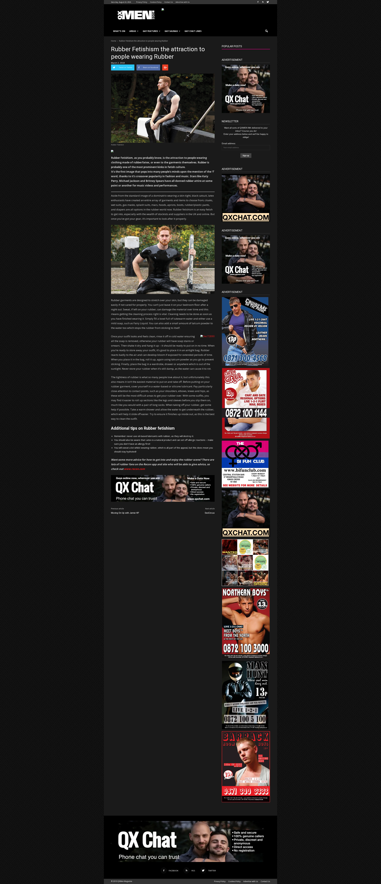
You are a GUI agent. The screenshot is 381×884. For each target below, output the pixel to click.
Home (113, 41)
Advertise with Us (182, 2)
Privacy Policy (141, 2)
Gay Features (150, 31)
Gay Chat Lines (193, 31)
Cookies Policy (155, 2)
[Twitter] (268, 2)
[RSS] (263, 2)
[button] (266, 31)
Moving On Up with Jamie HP (125, 513)
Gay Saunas (171, 31)
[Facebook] (258, 2)
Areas (132, 31)
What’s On (119, 31)
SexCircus (210, 513)
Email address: (229, 143)
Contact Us (168, 2)
